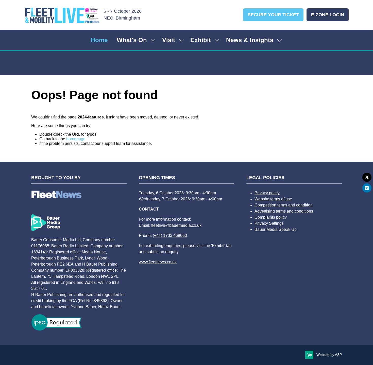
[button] (273, 14)
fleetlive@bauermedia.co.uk (176, 225)
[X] (366, 177)
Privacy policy (267, 193)
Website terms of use (273, 199)
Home (99, 40)
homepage (76, 139)
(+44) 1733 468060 (170, 235)
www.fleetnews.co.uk (158, 262)
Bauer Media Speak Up (276, 229)
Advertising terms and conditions (284, 211)
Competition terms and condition (284, 205)
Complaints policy (271, 217)
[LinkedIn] (366, 188)
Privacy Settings (269, 223)
